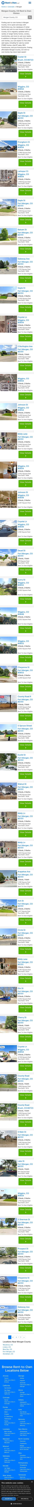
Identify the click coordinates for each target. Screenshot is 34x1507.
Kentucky (21, 1419)
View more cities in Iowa (25, 1414)
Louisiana (6, 1429)
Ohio (20, 1453)
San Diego (7, 1390)
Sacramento (7, 1388)
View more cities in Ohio (25, 1458)
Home (3, 7)
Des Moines (23, 1412)
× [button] (32, 1482)
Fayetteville (23, 1443)
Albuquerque (23, 1431)
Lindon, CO (7, 1347)
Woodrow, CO (8, 1345)
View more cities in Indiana (25, 1405)
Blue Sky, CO (7, 1349)
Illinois (20, 1390)
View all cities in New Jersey (8, 1478)
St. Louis (6, 1448)
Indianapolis (23, 1402)
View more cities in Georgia (25, 1385)
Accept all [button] (8, 1499)
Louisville (22, 1421)
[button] (17, 1504)
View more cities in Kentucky (25, 1424)
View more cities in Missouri (9, 1451)
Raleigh (22, 1445)
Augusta (22, 1380)
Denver (6, 1400)
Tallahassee (7, 1418)
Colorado (11, 7)
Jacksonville (7, 1409)
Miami (6, 1412)
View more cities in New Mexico (25, 1434)
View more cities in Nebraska (9, 1461)
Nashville (22, 1477)
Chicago (22, 1392)
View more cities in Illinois (25, 1395)
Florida (5, 1407)
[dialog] (17, 1493)
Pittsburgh (23, 1467)
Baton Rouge (8, 1431)
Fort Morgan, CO (9, 1351)
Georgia (21, 1376)
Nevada (5, 1466)
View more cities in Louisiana (9, 1434)
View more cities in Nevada (9, 1471)
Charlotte (22, 1441)
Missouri (6, 1446)
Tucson (6, 1378)
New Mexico (22, 1429)
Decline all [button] (25, 1499)
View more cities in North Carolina (25, 1448)
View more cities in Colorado (9, 1402)
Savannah (22, 1382)
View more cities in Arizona (9, 1381)
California (6, 1385)
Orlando (6, 1414)
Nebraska (6, 1456)
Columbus (23, 1455)
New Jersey (7, 1475)
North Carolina (23, 1439)
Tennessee (22, 1475)
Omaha (6, 1458)
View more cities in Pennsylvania (25, 1470)
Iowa (20, 1409)
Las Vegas (7, 1468)
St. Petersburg (8, 1416)
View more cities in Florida (9, 1423)
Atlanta (22, 1378)
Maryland (6, 1439)
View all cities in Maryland (8, 1441)
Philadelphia (23, 1465)
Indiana (21, 1400)
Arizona (5, 1376)
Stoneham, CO (8, 1354)
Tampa (6, 1421)
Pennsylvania (23, 1463)
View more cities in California (9, 1393)
